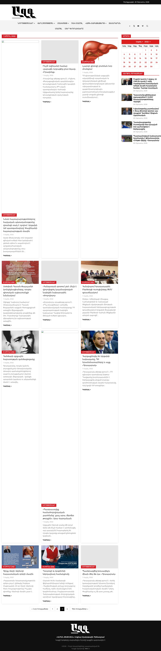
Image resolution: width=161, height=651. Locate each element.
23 (151, 62)
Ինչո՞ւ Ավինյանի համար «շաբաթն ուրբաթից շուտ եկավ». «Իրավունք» (59, 69)
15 (145, 58)
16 (151, 58)
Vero (86, 648)
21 (140, 62)
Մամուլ (58, 29)
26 (130, 66)
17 (156, 58)
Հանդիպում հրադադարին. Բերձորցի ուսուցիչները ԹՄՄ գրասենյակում (97, 289)
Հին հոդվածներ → (80, 609)
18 (124, 62)
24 (157, 62)
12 (129, 58)
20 (135, 62)
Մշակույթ (62, 23)
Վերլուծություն (45, 23)
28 (140, 66)
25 (124, 66)
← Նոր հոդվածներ (40, 609)
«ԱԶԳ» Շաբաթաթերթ (95, 23)
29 (146, 66)
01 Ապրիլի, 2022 (88, 62)
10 (156, 54)
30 (151, 66)
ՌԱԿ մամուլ (77, 23)
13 (135, 58)
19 (129, 62)
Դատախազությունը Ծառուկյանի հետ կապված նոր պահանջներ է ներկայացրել (145, 125)
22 (146, 62)
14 (140, 58)
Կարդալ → (7, 255)
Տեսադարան (115, 23)
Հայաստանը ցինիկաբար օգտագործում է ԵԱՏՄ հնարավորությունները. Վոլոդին (144, 98)
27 (135, 66)
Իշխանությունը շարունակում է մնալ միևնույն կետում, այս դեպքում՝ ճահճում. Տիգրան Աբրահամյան (146, 112)
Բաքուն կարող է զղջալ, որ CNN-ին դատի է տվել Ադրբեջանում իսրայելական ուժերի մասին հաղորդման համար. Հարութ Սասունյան (145, 83)
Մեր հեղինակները (74, 29)
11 (124, 58)
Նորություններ (25, 23)
